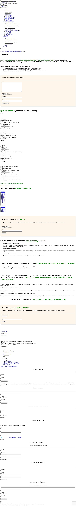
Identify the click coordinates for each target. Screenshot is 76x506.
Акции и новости (8, 44)
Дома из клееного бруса (10, 17)
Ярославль (42, 503)
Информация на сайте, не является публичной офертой (8, 366)
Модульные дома (6, 364)
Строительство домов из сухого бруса (10, 362)
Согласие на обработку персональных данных (9, 340)
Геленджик (5, 503)
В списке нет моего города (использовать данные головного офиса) (14, 504)
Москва (12, 503)
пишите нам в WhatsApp (6, 185)
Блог (6, 45)
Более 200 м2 (8, 13)
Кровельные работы (9, 29)
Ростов (22, 503)
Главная (2, 51)
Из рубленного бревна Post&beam (12, 25)
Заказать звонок (3, 5)
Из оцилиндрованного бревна (11, 24)
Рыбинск (25, 503)
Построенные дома (7, 32)
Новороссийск (17, 503)
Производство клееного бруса (11, 39)
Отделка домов (8, 31)
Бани (4, 356)
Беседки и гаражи (8, 20)
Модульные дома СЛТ (9, 18)
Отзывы (6, 35)
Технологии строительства (8, 21)
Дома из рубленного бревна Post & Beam (11, 363)
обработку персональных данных (14, 437)
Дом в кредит (8, 40)
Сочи (36, 503)
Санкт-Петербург (30, 503)
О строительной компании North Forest (13, 51)
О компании (5, 36)
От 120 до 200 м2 (8, 12)
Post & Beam (7, 19)
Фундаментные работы (10, 28)
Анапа (1, 503)
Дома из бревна (8, 16)
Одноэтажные (8, 14)
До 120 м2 (7, 10)
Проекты (4, 9)
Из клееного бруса (9, 22)
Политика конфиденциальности (6, 339)
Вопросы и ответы (9, 43)
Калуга (9, 503)
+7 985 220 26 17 (3, 2)
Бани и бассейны (8, 15)
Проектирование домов (10, 38)
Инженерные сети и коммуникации (12, 30)
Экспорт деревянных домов (11, 42)
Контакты (5, 46)
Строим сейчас (8, 33)
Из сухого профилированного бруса (12, 23)
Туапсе (38, 503)
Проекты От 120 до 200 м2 (8, 351)
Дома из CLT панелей (9, 27)
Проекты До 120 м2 (7, 350)
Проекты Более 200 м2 (7, 352)
